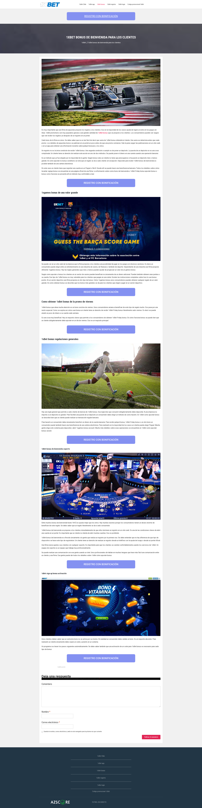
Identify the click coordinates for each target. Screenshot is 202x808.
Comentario (47, 684)
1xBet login (121, 4)
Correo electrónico (51, 722)
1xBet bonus (101, 4)
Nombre (46, 712)
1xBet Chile (82, 4)
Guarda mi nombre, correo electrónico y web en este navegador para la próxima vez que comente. (73, 731)
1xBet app (92, 4)
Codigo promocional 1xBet (136, 4)
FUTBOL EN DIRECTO (99, 802)
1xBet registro (111, 4)
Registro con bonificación (101, 16)
